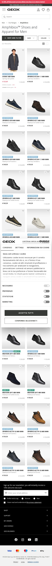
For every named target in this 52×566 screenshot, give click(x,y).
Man (38, 499)
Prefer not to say (12, 499)
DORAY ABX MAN (8, 77)
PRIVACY (15, 562)
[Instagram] (22, 540)
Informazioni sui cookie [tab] (38, 247)
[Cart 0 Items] (48, 11)
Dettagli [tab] (19, 247)
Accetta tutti (26, 313)
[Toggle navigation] (4, 10)
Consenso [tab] (7, 247)
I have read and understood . (24, 502)
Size (29, 38)
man (3, 23)
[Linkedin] (36, 540)
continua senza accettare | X (35, 241)
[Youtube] (29, 540)
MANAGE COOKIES (33, 562)
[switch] (47, 291)
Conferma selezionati (26, 321)
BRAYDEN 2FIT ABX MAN (11, 354)
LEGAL (23, 562)
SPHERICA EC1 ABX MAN (36, 120)
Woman (27, 499)
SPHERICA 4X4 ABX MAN (11, 120)
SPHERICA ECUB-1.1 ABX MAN (38, 77)
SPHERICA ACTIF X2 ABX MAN (12, 431)
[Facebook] (16, 540)
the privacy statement (34, 502)
